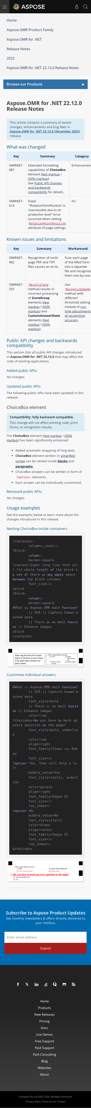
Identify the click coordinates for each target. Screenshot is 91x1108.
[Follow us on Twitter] (27, 984)
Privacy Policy (33, 1101)
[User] (76, 6)
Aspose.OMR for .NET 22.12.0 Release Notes (43, 67)
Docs (44, 1028)
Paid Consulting (44, 1054)
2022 (11, 58)
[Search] (85, 6)
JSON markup (38, 178)
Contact (61, 1101)
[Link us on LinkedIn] (37, 984)
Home (12, 20)
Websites (44, 1068)
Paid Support (44, 1048)
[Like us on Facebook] (18, 984)
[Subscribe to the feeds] (74, 984)
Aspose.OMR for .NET (24, 39)
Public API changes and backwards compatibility (45, 187)
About (44, 1074)
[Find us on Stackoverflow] (46, 984)
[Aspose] (29, 6)
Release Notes (18, 48)
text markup (51, 174)
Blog (44, 1061)
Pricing (44, 1021)
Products (44, 1008)
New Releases (44, 1014)
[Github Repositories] (64, 984)
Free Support (44, 1041)
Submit (45, 948)
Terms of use (49, 1101)
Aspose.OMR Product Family (30, 29)
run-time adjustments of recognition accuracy (78, 313)
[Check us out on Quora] (55, 984)
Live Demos (44, 1034)
